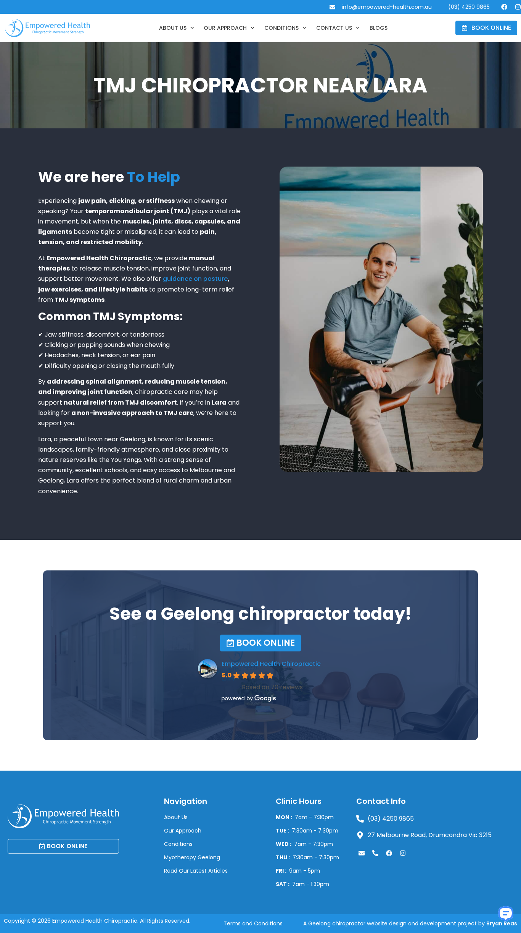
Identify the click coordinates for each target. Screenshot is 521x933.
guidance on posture (195, 278)
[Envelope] (361, 853)
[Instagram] (518, 7)
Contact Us (334, 28)
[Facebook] (504, 7)
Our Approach (225, 28)
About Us (173, 28)
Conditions (281, 28)
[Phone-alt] (375, 853)
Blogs (379, 28)
